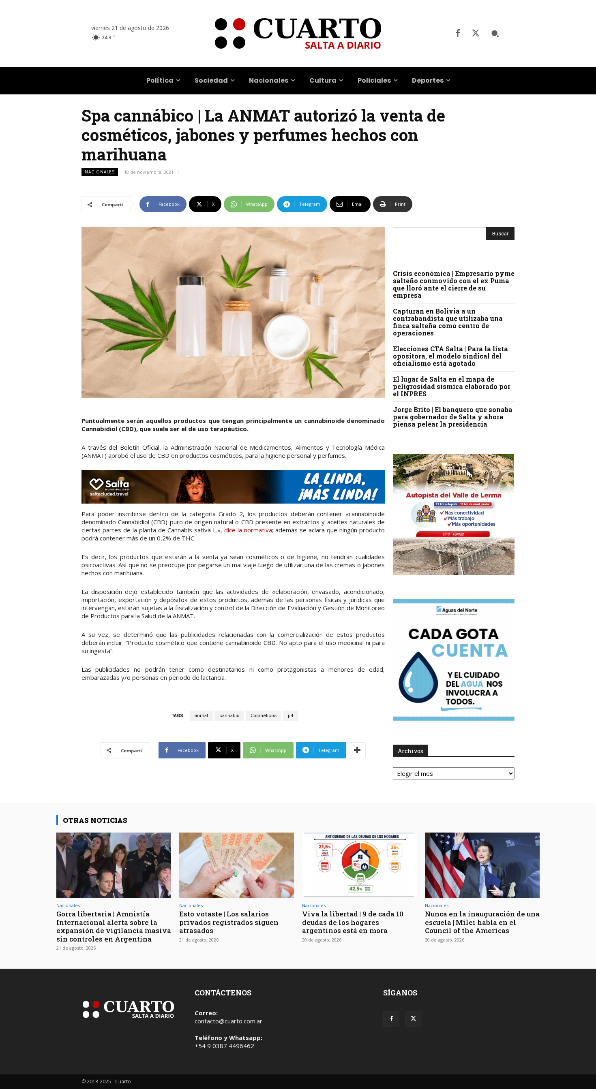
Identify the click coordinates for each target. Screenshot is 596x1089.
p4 (290, 715)
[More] (357, 750)
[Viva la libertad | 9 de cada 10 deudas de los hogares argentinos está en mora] (359, 865)
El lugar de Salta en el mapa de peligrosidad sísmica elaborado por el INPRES (451, 386)
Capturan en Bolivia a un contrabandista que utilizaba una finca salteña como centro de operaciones (448, 322)
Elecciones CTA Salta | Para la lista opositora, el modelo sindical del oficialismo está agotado (450, 355)
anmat (201, 715)
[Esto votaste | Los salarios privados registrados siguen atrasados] (236, 865)
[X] (475, 34)
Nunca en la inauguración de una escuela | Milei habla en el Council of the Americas (482, 922)
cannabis (229, 715)
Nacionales (100, 172)
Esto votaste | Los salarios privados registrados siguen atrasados (229, 922)
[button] (495, 33)
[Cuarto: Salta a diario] (298, 33)
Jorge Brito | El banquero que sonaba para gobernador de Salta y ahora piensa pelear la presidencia (452, 416)
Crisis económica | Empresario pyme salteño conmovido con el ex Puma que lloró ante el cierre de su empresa (454, 284)
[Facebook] (458, 34)
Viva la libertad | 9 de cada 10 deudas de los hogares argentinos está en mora (352, 922)
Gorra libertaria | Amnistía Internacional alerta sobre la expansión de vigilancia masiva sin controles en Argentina (113, 926)
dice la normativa (248, 530)
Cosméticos (264, 715)
